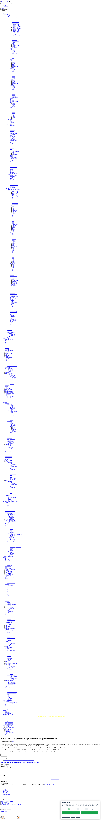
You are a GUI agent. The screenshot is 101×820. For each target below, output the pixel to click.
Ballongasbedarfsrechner (12, 366)
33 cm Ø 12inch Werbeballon (15, 37)
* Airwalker (12, 273)
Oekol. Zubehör (8, 388)
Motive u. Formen (10, 272)
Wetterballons (12, 179)
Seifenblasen (7, 458)
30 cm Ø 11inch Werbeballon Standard (16, 35)
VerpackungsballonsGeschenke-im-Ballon (11, 182)
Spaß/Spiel (12, 170)
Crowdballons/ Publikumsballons (16, 534)
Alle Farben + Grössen (14, 19)
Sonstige (9, 398)
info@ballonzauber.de (55, 779)
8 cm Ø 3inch (15, 21)
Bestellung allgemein (9, 724)
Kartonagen (12, 450)
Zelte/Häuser (12, 532)
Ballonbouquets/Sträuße (9, 392)
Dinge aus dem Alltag (14, 141)
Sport (11, 171)
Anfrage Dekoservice (9, 721)
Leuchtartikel (7, 454)
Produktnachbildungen (11, 541)
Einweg (8, 363)
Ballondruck (9, 184)
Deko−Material (8, 503)
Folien (8, 505)
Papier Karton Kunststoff (9, 705)
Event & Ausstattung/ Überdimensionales (10, 501)
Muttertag (7, 629)
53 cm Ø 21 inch (15, 199)
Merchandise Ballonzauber (10, 628)
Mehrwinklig (12, 539)
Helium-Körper (12, 335)
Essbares (6, 689)
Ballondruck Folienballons (12, 703)
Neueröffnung (12, 163)
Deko (8, 655)
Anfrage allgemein (8, 719)
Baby (11, 135)
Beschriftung (7, 367)
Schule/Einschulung (13, 167)
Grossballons (9, 533)
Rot (10, 92)
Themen (4, 557)
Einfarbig (9, 190)
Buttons (6, 502)
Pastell (13, 78)
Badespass (9, 656)
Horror (8, 696)
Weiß (11, 107)
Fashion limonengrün (16, 66)
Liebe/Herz (12, 161)
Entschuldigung (8, 345)
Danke (6, 343)
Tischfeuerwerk (13, 432)
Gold (11, 59)
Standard (13, 50)
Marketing (90, 808)
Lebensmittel (12, 546)
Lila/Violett (12, 68)
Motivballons (9, 128)
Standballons (12, 536)
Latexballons (7, 16)
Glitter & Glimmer (13, 678)
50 (7, 590)
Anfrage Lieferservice (9, 722)
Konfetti (11, 423)
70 (7, 592)
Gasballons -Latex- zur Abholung (13, 17)
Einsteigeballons (13, 176)
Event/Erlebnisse (8, 510)
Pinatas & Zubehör (8, 457)
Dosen (11, 448)
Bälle (8, 524)
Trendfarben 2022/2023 (14, 101)
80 (7, 593)
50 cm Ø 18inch (15, 31)
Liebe (11, 314)
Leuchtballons (12, 160)
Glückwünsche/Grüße (14, 146)
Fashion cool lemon (15, 55)
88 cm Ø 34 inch (15, 203)
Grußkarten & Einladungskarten (11, 451)
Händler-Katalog (3, 811)
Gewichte (7, 385)
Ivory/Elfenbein (15, 210)
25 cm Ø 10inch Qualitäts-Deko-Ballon (16, 26)
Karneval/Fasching (13, 157)
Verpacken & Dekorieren (9, 669)
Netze (6, 387)
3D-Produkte (7, 558)
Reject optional (71, 812)
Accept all (89, 812)
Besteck (13, 428)
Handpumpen (12, 375)
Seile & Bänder (10, 369)
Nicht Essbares (8, 691)
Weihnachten (7, 358)
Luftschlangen (12, 416)
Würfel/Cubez (12, 263)
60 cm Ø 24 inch (15, 200)
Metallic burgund (15, 97)
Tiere (11, 468)
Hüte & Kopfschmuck (11, 497)
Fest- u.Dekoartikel (11, 580)
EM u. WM (9, 581)
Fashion (13, 117)
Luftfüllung (9, 374)
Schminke (9, 499)
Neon (13, 58)
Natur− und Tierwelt (9, 630)
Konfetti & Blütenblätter (9, 453)
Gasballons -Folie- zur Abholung (13, 189)
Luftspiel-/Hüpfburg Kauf (10, 520)
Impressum (5, 792)
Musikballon (7, 355)
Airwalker (7, 340)
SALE (4, 13)
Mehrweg (9, 365)
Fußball (11, 143)
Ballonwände (7, 399)
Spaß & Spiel (7, 657)
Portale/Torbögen (10, 537)
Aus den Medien (13, 134)
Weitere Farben (12, 123)
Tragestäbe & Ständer (14, 378)
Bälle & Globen (10, 564)
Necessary (73, 808)
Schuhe (11, 548)
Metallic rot (14, 96)
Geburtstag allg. (10, 585)
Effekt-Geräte (7, 508)
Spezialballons (10, 370)
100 (8, 595)
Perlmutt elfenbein (15, 54)
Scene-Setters (12, 417)
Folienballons (7, 188)
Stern (11, 232)
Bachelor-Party (12, 136)
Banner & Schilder (13, 411)
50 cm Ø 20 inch (15, 198)
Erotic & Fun (9, 698)
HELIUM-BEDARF (4, 9)
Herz (11, 149)
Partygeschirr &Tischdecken (13, 426)
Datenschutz (5, 795)
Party (13, 115)
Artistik (6, 435)
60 (7, 591)
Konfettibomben (10, 441)
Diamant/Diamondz (13, 246)
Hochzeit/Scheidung (13, 150)
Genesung (7, 349)
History (6, 735)
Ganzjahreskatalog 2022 (11, 706)
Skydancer (9, 555)
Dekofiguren (9, 565)
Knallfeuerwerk (10, 440)
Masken (6, 480)
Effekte (6, 401)
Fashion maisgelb (15, 57)
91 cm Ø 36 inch (15, 204)
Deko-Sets (9, 434)
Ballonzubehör (5, 361)
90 (7, 594)
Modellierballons (13, 125)
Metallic (13, 43)
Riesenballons (10, 174)
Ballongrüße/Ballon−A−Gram (6, 338)
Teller (13, 430)
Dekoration (7, 403)
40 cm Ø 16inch (15, 30)
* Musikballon (12, 284)
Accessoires (7, 495)
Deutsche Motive (13, 295)
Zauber (8, 697)
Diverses (11, 409)
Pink (13, 250)
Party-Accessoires (8, 456)
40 (7, 589)
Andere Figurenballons (14, 126)
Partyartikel (5, 402)
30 (7, 588)
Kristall (13, 42)
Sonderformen (10, 333)
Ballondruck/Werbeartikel (7, 700)
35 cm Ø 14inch (15, 29)
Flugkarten (7, 372)
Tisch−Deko (9, 421)
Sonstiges (11, 550)
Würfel (11, 531)
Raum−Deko (9, 410)
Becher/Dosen (12, 542)
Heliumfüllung (10, 380)
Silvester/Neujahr (13, 168)
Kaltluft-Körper (13, 334)
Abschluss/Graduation (14, 133)
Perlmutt (13, 44)
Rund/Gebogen (12, 540)
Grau (11, 60)
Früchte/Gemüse (13, 298)
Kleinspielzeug (10, 659)
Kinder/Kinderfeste (13, 158)
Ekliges (8, 694)
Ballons (11, 449)
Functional (82, 808)
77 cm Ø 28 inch (15, 202)
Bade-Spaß (9, 562)
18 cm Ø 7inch (15, 23)
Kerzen (11, 422)
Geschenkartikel (8, 444)
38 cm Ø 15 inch (15, 194)
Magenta (11, 73)
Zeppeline (9, 336)
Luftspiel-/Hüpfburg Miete (10, 519)
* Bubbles (12, 275)
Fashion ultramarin (15, 45)
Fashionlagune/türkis (14, 47)
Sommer (11, 169)
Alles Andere (9, 500)
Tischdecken (14, 431)
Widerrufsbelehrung (6, 794)
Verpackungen (10, 447)
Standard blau (14, 40)
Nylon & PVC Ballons (9, 331)
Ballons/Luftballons (6, 14)
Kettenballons (10, 127)
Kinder (8, 471)
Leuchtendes (12, 407)
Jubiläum (11, 156)
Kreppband (12, 414)
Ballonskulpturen (8, 395)
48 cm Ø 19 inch (15, 197)
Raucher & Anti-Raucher (12, 692)
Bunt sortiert (12, 110)
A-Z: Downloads (8, 729)
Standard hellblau (15, 41)
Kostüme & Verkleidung (7, 460)
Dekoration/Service (8, 15)
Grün (11, 61)
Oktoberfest (12, 164)
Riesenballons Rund (11, 332)
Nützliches (12, 379)
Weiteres (6, 360)
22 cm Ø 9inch (15, 24)
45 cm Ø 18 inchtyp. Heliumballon (15, 196)
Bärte (8, 496)
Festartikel (9, 598)
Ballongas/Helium (8, 362)
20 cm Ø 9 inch (15, 193)
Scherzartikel (5, 688)
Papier (11, 677)
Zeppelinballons (13, 180)
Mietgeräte (7, 522)
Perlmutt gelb (14, 53)
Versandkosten (5, 791)
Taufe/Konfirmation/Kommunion (11, 663)
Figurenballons (10, 124)
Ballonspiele (9, 658)
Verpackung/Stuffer (8, 389)
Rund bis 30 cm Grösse (14, 185)
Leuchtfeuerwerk (10, 442)
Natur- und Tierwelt (13, 162)
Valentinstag (12, 172)
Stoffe (8, 504)
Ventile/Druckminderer (14, 381)
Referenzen (5, 796)
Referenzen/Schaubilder (7, 725)
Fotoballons (9, 327)
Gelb (11, 49)
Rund (11, 205)
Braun (11, 48)
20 (7, 587)
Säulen (8, 551)
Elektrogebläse (12, 376)
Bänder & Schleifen (13, 676)
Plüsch (8, 446)
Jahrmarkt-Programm (11, 329)
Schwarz (11, 98)
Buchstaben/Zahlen (13, 140)
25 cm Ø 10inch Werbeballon (15, 33)
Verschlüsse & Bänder (14, 377)
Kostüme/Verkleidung (11, 604)
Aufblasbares (7, 561)
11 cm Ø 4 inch (15, 192)
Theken (11, 529)
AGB (4, 793)
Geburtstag (12, 144)
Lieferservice (7, 731)
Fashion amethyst (15, 72)
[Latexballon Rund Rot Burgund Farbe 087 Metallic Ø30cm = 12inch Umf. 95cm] (18, 760)
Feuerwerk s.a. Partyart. (9, 577)
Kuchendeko (12, 424)
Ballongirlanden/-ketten (9, 393)
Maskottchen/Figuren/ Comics (15, 547)
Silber (11, 99)
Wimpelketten (12, 408)
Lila (13, 249)
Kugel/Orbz (12, 254)
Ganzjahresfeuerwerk (11, 439)
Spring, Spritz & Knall (11, 693)
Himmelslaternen (8, 452)
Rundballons (9, 18)
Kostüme (6, 461)
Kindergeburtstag (13, 145)
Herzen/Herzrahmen (11, 397)
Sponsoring (5, 790)
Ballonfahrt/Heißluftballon (12, 138)
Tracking (6, 734)
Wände (11, 530)
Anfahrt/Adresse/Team (9, 718)
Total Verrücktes (13, 469)
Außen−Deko (10, 404)
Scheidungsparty (15, 154)
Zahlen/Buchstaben (8, 687)
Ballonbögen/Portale (9, 391)
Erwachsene (9, 462)
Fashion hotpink (15, 90)
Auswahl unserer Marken (9, 727)
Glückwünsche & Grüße (9, 599)
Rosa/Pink (12, 85)
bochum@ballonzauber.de (49, 784)
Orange (11, 79)
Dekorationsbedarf (8, 368)
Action (11, 463)
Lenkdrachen (7, 712)
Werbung (7, 685)
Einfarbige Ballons (13, 175)
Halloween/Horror (13, 466)
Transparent (12, 100)
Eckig (11, 538)
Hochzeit (11, 304)
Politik (11, 485)
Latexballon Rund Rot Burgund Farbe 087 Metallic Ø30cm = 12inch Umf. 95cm (19, 762)
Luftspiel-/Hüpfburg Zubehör (10, 521)
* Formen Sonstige (13, 276)
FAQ (6, 733)
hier (59, 751)
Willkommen (12, 326)
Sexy (11, 467)
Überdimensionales (8, 525)
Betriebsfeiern (12, 139)
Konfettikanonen (10, 621)
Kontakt (4, 717)
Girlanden (12, 405)
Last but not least (8, 713)
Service (4, 728)
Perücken (9, 498)
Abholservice (7, 730)
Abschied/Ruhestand (13, 132)
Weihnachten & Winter (14, 173)
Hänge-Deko (12, 413)
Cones (11, 552)
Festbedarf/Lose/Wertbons (10, 511)
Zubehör (9, 371)
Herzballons (9, 119)
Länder (11, 159)
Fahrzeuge (12, 543)
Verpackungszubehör (11, 675)
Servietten (14, 429)
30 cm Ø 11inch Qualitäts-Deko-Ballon (16, 28)
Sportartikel (7, 523)
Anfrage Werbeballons (9, 723)
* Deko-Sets (12, 131)
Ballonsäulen (7, 394)
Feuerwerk (7, 436)
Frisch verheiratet (15, 151)
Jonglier (6, 614)
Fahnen (11, 406)
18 (7, 586)
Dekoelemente (12, 271)
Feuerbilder (9, 438)
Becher (13, 427)
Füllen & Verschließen (9, 373)
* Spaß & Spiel (12, 130)
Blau (11, 39)
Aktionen (7, 726)
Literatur (6, 386)
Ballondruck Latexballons (12, 702)
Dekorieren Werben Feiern (8, 556)
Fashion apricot (15, 83)
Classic (11, 465)
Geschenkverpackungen (11, 670)
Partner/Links (5, 789)
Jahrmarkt (11, 155)
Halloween (12, 148)
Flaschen (11, 544)
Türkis (11, 102)
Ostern (11, 166)
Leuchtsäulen (12, 553)
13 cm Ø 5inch (15, 22)
